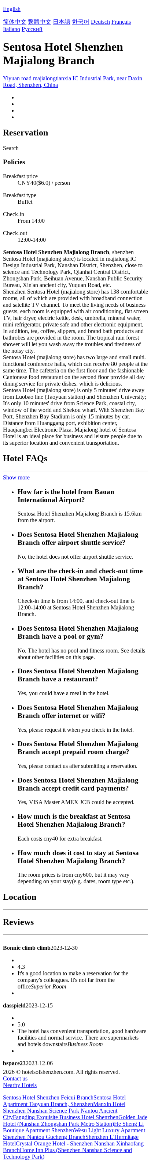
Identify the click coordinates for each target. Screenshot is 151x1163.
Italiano (11, 29)
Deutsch (100, 22)
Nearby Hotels (20, 1085)
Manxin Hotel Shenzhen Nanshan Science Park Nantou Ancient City (64, 1110)
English (12, 9)
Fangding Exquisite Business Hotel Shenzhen (65, 1117)
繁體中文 (39, 22)
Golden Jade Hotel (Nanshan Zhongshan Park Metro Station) (75, 1120)
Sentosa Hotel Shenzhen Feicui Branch (48, 1097)
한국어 (80, 22)
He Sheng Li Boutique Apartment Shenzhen (73, 1127)
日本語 (61, 22)
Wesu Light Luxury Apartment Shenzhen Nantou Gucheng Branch (74, 1133)
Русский (32, 29)
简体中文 (14, 22)
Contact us (15, 1078)
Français (121, 22)
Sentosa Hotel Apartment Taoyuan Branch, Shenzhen (64, 1100)
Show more (16, 477)
